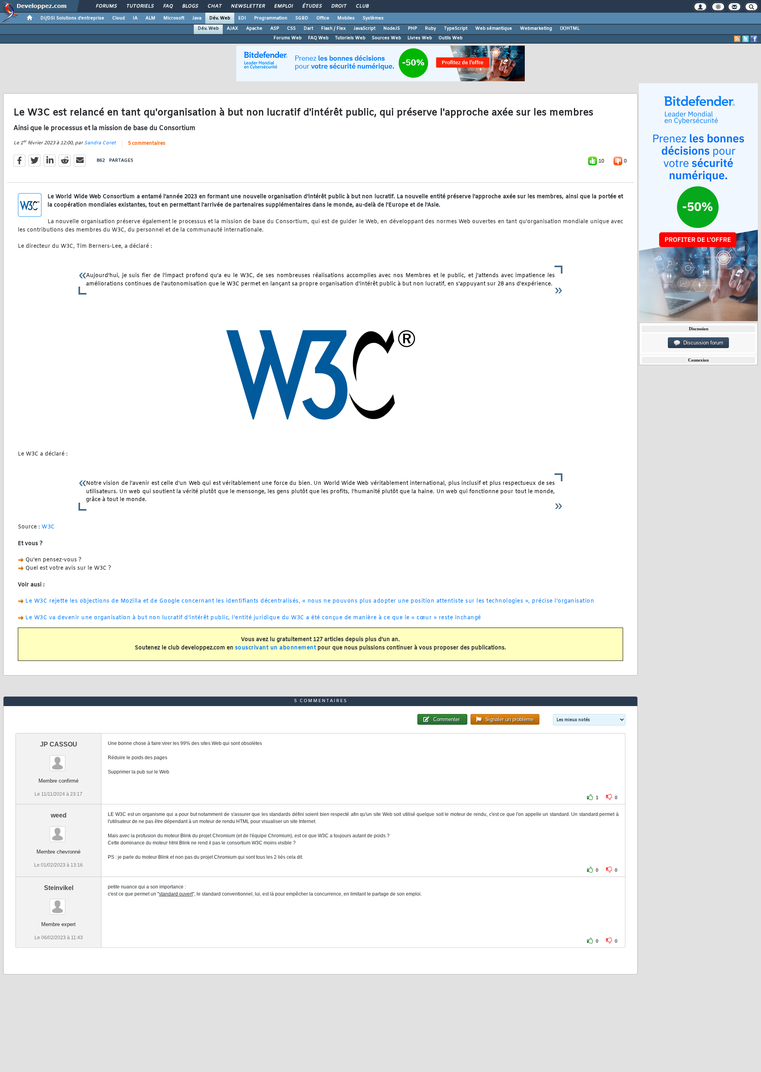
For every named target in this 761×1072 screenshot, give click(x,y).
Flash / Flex (333, 28)
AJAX (232, 28)
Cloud (118, 18)
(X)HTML (569, 28)
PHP (412, 28)
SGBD (301, 18)
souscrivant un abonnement (275, 648)
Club (362, 6)
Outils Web (450, 38)
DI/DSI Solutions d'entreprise (72, 18)
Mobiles (346, 18)
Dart (308, 28)
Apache (254, 28)
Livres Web (419, 38)
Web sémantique (493, 28)
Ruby (430, 28)
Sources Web (386, 38)
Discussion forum (701, 343)
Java (196, 18)
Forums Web (287, 38)
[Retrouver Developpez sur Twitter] (745, 39)
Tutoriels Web (350, 38)
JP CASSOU (58, 744)
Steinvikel (58, 887)
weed (59, 815)
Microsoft (173, 18)
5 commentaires (146, 143)
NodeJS (391, 28)
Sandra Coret (100, 143)
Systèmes (373, 18)
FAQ (167, 6)
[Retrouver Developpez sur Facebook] (754, 39)
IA (135, 18)
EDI (242, 18)
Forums (106, 6)
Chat (214, 6)
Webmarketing (536, 28)
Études (311, 6)
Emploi (283, 6)
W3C (48, 527)
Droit (338, 6)
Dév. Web (219, 18)
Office (322, 18)
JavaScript (364, 28)
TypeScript (455, 28)
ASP (274, 28)
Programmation (270, 18)
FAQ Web (318, 38)
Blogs (190, 6)
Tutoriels (139, 6)
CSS (291, 28)
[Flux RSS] (737, 39)
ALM (150, 18)
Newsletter (247, 6)
